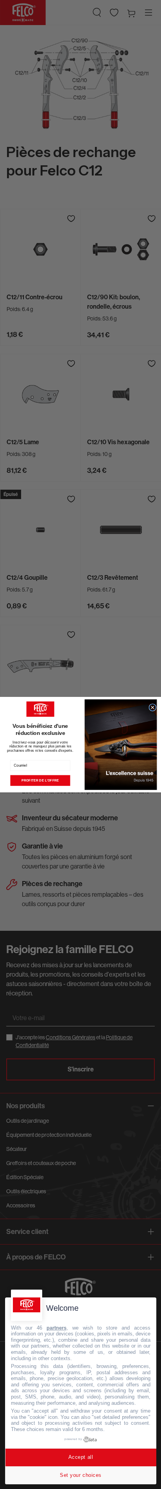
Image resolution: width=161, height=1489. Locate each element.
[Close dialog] (152, 707)
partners (56, 1328)
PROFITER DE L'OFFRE (40, 780)
